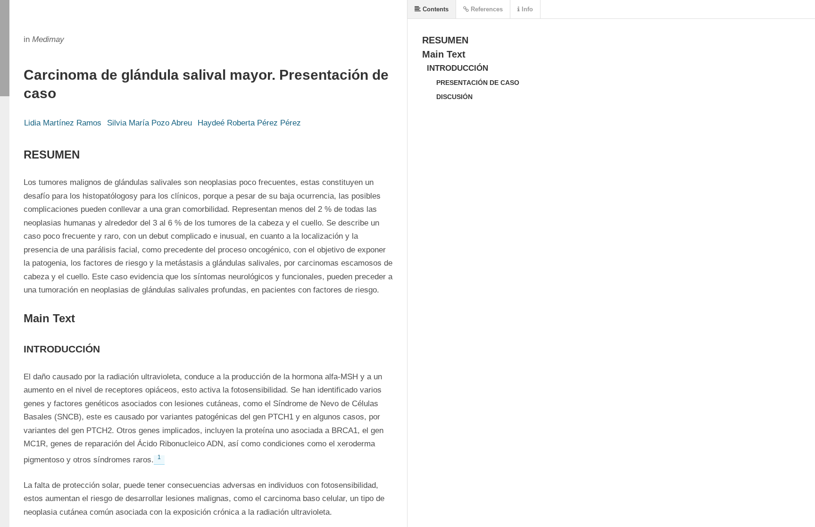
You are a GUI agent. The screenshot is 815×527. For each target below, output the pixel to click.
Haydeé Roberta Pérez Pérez (249, 122)
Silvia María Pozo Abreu (149, 122)
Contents (435, 9)
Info (526, 9)
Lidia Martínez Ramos (62, 122)
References (486, 9)
